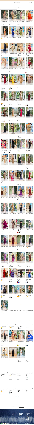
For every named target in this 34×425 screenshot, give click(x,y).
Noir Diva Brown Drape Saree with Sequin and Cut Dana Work (4, 118)
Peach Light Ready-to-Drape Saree (20, 53)
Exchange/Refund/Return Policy (29, 417)
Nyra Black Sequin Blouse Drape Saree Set (4, 134)
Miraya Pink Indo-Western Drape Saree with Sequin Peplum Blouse (29, 85)
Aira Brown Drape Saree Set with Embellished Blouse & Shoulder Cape (4, 21)
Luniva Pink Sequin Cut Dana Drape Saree (20, 21)
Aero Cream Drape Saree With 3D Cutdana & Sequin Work (4, 165)
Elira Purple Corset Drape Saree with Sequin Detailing (20, 150)
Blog (19, 416)
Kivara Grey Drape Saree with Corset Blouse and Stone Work (21, 68)
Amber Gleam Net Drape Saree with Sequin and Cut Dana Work (29, 358)
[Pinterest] (6, 418)
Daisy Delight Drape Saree (11, 341)
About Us (13, 414)
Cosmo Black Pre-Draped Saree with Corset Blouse (20, 390)
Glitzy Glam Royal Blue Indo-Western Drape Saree (12, 37)
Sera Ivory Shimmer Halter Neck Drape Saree (21, 358)
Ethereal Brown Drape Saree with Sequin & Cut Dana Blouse (12, 230)
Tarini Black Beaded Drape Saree (20, 229)
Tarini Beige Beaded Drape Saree (4, 181)
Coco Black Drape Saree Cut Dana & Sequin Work (12, 150)
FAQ (26, 415)
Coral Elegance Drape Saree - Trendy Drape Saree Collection (20, 326)
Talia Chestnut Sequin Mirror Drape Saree (4, 390)
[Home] (17, 2)
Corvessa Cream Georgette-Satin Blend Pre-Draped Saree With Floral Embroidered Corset (20, 102)
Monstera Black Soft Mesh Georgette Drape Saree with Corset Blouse (21, 165)
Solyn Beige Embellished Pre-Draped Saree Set (4, 214)
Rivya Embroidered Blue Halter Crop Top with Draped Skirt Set (29, 279)
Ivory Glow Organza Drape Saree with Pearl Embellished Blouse (21, 246)
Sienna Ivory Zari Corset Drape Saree (29, 310)
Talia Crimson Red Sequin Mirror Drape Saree (29, 68)
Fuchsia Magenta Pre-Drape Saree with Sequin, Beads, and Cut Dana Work (13, 374)
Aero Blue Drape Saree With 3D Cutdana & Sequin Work (20, 214)
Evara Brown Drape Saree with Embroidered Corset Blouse (4, 102)
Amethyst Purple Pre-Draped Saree (20, 197)
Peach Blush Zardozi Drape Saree (12, 310)
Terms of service (12, 423)
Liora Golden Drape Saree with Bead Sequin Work (20, 85)
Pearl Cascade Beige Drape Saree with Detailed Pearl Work (13, 54)
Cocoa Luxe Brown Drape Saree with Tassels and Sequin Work (29, 165)
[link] (29, 2)
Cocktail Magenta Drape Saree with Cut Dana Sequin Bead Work (13, 181)
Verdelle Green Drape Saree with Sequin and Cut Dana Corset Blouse (29, 295)
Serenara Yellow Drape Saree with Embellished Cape (12, 85)
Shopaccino (29, 423)
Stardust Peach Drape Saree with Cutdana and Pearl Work (4, 310)
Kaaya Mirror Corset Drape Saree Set (4, 37)
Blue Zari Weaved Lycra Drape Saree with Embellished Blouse (20, 181)
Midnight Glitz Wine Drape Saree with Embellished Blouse (4, 230)
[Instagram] (3, 418)
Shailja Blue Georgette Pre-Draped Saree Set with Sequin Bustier (4, 54)
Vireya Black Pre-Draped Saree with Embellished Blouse (4, 374)
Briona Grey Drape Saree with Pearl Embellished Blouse (20, 263)
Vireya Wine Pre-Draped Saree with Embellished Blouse (4, 246)
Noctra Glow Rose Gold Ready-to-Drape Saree (29, 390)
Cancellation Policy (28, 418)
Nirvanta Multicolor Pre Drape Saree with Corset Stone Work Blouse (4, 150)
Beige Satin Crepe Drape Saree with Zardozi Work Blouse (20, 295)
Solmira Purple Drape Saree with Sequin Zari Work (12, 279)
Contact (27, 414)
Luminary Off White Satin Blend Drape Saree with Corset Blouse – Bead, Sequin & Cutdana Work (4, 197)
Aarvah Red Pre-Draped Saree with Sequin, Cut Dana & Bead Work (29, 181)
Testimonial (20, 415)
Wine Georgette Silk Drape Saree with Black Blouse (12, 263)
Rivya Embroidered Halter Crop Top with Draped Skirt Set (4, 85)
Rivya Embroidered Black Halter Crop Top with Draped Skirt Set (21, 279)
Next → (19, 396)
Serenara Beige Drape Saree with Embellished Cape (20, 341)
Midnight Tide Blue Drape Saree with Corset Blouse (29, 230)
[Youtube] (5, 418)
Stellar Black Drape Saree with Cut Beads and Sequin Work (4, 295)
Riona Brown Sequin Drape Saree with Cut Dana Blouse (29, 263)
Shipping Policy (27, 416)
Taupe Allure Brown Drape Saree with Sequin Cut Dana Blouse (12, 118)
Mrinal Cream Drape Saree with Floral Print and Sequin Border (12, 197)
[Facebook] (4, 418)
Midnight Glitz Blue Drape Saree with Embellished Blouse (29, 341)
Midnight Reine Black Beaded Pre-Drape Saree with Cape (29, 150)
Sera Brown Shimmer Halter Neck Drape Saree (20, 134)
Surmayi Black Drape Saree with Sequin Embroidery (29, 214)
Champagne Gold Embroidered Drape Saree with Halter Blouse (12, 326)
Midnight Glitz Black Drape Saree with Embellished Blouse (4, 341)
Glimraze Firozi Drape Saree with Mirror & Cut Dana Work (12, 390)
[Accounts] (31, 2)
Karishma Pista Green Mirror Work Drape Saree (20, 37)
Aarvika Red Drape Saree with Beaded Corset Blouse (4, 279)
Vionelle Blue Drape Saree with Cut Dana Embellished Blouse (29, 37)
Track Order (27, 419)
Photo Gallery (20, 414)
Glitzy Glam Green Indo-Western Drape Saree (29, 374)
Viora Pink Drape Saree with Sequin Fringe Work (12, 68)
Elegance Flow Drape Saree (20, 373)
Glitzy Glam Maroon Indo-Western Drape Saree (29, 197)
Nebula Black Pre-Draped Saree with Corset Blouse (29, 118)
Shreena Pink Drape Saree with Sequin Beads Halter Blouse (4, 68)
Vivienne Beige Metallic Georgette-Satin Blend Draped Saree (12, 102)
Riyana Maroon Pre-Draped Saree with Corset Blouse (12, 246)
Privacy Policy (15, 423)
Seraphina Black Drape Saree (28, 246)
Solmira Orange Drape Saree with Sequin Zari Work (29, 21)
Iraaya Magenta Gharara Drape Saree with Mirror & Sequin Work (4, 326)
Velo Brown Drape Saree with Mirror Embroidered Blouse (12, 165)
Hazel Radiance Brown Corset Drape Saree (12, 214)
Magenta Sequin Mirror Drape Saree (29, 53)
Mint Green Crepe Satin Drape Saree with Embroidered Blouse (4, 358)
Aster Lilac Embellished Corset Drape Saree (4, 263)
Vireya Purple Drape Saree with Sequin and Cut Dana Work (21, 310)
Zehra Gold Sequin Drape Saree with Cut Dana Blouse (12, 21)
